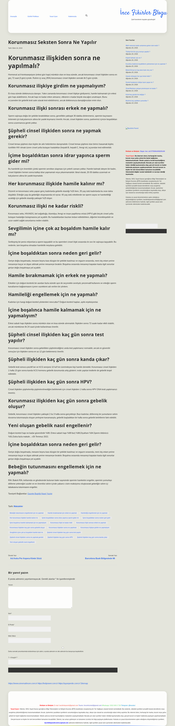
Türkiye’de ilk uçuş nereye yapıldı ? (138, 52)
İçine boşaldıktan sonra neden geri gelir (96, 518)
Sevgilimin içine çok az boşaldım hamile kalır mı (26, 532)
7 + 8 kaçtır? (13, 657)
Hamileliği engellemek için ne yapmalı (94, 513)
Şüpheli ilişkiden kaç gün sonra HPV (60, 537)
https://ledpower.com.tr (47, 683)
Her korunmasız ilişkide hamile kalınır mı (24, 518)
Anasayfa (13, 16)
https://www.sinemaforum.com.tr (22, 683)
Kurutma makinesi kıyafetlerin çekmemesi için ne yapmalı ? (146, 64)
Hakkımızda (72, 16)
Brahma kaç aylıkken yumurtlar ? (137, 101)
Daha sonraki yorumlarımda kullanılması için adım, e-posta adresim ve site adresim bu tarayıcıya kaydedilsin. (46, 651)
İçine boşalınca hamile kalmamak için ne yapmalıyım (28, 523)
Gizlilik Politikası (33, 16)
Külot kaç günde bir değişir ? (136, 95)
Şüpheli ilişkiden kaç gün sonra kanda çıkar (92, 537)
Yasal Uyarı (54, 16)
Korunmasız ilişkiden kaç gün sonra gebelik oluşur (27, 527)
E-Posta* (11, 625)
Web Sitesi (12, 636)
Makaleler (18, 506)
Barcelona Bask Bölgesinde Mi (100, 558)
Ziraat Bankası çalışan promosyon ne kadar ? (141, 88)
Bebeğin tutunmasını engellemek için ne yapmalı (27, 513)
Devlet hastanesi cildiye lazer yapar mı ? (140, 82)
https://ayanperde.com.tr (69, 683)
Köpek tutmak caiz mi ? (134, 58)
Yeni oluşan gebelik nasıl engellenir (22, 542)
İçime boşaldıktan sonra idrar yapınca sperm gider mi (60, 518)
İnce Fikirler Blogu (143, 13)
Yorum (10, 585)
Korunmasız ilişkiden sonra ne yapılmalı (62, 527)
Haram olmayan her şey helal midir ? (138, 76)
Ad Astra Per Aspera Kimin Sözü (26, 558)
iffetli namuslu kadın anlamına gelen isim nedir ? (142, 45)
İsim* (10, 613)
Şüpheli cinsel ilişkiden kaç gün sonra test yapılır (64, 532)
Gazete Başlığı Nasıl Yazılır (40, 494)
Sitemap (84, 683)
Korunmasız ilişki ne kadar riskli (61, 523)
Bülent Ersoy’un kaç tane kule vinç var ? (139, 70)
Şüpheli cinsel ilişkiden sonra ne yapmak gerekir (26, 537)
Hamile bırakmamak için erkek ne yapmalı (62, 513)
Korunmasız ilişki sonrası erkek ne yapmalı (91, 523)
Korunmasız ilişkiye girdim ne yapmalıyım (95, 527)
